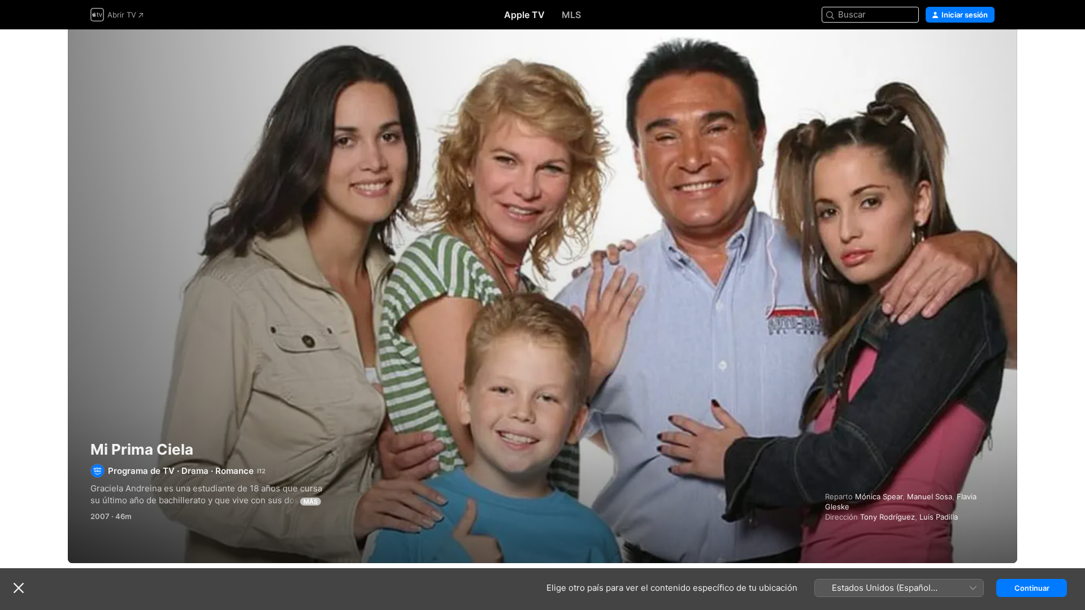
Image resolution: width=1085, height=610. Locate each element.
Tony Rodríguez (887, 516)
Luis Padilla (938, 516)
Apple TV (524, 14)
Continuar (1031, 587)
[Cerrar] (19, 588)
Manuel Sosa (929, 496)
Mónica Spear (878, 496)
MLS (571, 14)
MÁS (310, 502)
